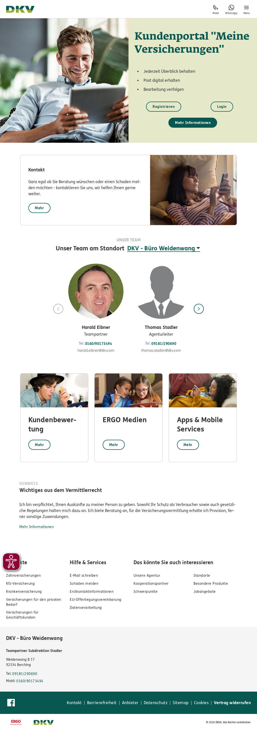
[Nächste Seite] (199, 309)
